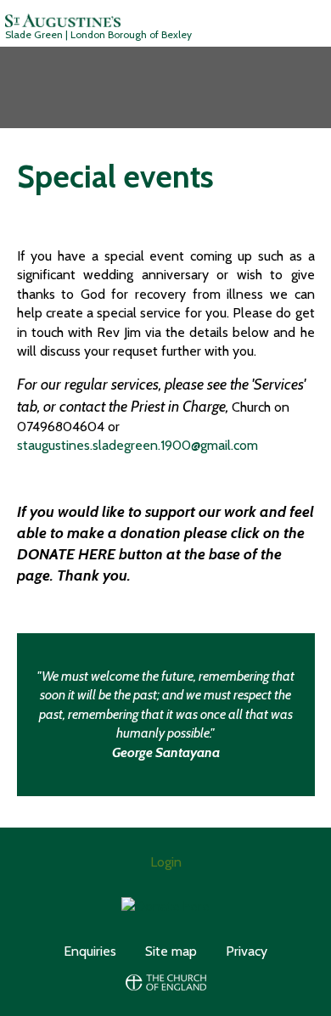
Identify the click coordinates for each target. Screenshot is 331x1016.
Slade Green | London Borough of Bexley (98, 34)
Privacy (246, 951)
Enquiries (90, 951)
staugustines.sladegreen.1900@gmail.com (137, 445)
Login (166, 862)
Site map (171, 951)
